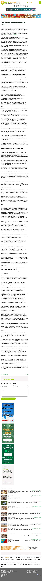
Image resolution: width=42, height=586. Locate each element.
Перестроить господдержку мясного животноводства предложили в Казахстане (7, 480)
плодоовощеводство (21, 562)
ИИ (26, 561)
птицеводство (8, 562)
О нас (2, 576)
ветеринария (17, 559)
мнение (2, 566)
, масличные (13, 501)
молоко (12, 559)
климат (2, 562)
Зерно (2, 559)
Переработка (3, 561)
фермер (28, 562)
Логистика (30, 559)
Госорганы (30, 564)
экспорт (22, 557)
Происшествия (37, 564)
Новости (9, 490)
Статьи (11, 557)
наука (19, 557)
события (14, 562)
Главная (2, 557)
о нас (16, 561)
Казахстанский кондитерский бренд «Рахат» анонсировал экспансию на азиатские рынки (7, 469)
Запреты (15, 564)
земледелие (30, 561)
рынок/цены (38, 557)
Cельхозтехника (36, 559)
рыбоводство (33, 562)
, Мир (14, 490)
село (26, 564)
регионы (36, 561)
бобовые (33, 557)
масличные (28, 557)
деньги (11, 564)
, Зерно (12, 490)
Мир (26, 559)
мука (6, 559)
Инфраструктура (21, 561)
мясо (9, 559)
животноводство (5, 564)
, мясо (12, 528)
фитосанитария (21, 564)
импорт (22, 559)
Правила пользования (4, 574)
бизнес (15, 557)
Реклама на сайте (10, 561)
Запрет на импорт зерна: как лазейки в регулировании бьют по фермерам (7, 475)
